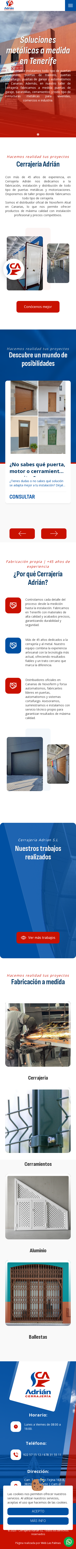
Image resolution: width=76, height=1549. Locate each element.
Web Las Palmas (51, 1543)
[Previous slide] (22, 533)
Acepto (38, 1511)
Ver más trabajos (41, 937)
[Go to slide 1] (38, 134)
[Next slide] (53, 533)
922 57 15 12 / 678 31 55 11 (42, 1455)
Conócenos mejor (38, 306)
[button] (69, 1542)
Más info (38, 1521)
